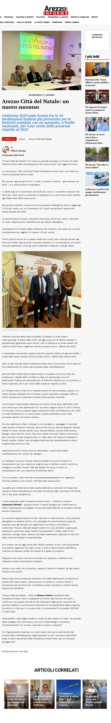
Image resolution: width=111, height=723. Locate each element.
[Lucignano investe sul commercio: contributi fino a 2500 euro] (42, 694)
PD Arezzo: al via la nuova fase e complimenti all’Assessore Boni (94, 138)
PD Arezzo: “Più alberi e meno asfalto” (97, 166)
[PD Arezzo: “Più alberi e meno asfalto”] (97, 154)
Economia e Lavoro (41, 95)
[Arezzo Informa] (56, 10)
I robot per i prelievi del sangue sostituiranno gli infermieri (97, 192)
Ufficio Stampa (18, 150)
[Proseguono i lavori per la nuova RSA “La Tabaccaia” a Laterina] (68, 694)
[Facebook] (90, 44)
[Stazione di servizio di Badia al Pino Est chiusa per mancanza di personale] (16, 694)
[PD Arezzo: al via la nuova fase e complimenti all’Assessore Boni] (97, 124)
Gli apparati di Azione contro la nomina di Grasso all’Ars (96, 110)
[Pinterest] (103, 44)
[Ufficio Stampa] (6, 149)
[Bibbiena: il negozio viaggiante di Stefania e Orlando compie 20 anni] (95, 694)
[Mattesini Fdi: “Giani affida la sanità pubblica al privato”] (97, 69)
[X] (97, 44)
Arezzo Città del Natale (40, 139)
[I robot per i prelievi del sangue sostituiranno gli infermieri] (97, 179)
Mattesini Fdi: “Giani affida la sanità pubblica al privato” (97, 82)
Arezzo (21, 139)
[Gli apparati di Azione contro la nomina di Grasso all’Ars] (97, 97)
